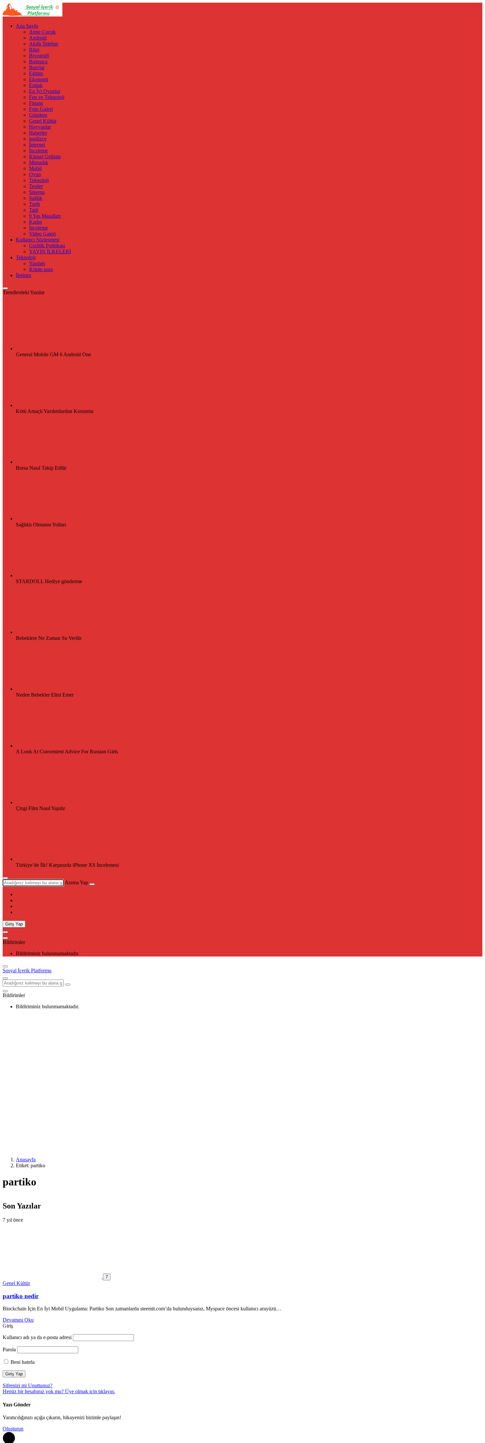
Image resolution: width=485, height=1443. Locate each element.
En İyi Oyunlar (44, 91)
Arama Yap (76, 882)
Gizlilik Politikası (47, 245)
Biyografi (39, 55)
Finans (36, 103)
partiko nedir (21, 1296)
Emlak (36, 85)
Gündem (38, 115)
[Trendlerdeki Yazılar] (5, 288)
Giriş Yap (14, 924)
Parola (9, 1349)
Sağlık (35, 198)
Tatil (33, 210)
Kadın (35, 222)
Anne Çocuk (42, 32)
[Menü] (5, 932)
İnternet (37, 144)
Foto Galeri (41, 109)
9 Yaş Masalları (45, 216)
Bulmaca (38, 61)
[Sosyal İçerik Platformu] (32, 14)
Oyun (35, 174)
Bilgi (34, 49)
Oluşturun (13, 1428)
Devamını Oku (18, 1320)
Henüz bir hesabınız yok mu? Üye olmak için (59, 1391)
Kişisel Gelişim (45, 156)
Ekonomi (38, 79)
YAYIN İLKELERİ (50, 251)
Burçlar (37, 67)
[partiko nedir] (53, 1276)
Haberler (38, 133)
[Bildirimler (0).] (5, 938)
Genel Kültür (42, 121)
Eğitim (36, 73)
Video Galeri (42, 233)
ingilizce (38, 138)
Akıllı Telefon (43, 44)
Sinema (37, 192)
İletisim (23, 275)
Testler (36, 186)
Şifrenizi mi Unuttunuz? (27, 1385)
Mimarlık (38, 162)
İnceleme (38, 150)
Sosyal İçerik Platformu (27, 970)
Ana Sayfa (27, 26)
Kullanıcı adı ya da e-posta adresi (37, 1337)
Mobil (35, 168)
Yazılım (37, 263)
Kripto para (41, 269)
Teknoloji (39, 180)
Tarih (34, 204)
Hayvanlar (40, 127)
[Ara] (92, 884)
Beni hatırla (22, 1362)
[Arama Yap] (5, 878)
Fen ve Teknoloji (46, 97)
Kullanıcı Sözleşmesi (37, 239)
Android (38, 38)
